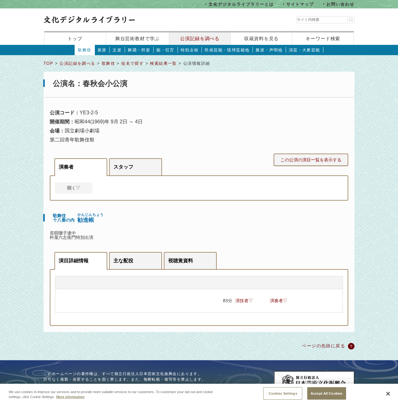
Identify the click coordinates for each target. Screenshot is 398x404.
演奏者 (66, 166)
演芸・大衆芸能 (304, 50)
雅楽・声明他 (269, 50)
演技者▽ (244, 300)
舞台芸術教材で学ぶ (137, 38)
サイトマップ (300, 4)
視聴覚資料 (180, 260)
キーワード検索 (323, 38)
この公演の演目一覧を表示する (310, 159)
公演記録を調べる (200, 38)
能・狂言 (165, 50)
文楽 (117, 50)
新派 (102, 50)
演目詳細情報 (74, 260)
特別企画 (190, 50)
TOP (48, 63)
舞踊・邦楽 (139, 50)
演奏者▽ (278, 300)
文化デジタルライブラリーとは (241, 4)
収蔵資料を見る (261, 38)
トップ (74, 38)
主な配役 (123, 260)
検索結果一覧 (163, 63)
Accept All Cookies (326, 393)
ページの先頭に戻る (323, 345)
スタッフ (123, 166)
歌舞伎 (84, 50)
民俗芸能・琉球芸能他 (227, 50)
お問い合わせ (340, 4)
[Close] (388, 394)
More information (70, 397)
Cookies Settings (283, 393)
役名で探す (132, 63)
